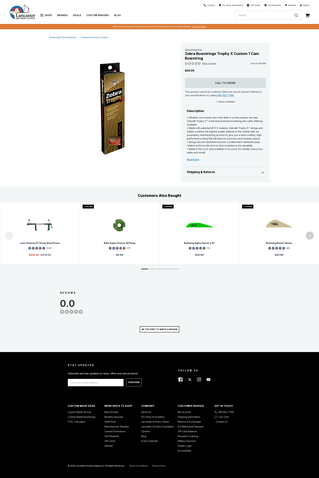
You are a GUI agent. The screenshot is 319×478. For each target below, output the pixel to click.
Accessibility (184, 450)
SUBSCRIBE (134, 382)
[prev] (9, 236)
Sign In (306, 5)
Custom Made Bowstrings (82, 416)
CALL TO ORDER (225, 83)
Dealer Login (185, 445)
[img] (186, 63)
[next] (310, 236)
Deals (77, 15)
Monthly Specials (114, 416)
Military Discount (187, 441)
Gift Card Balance (187, 431)
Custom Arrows (97, 15)
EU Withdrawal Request (190, 426)
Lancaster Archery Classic (155, 421)
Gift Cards (110, 441)
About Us (146, 412)
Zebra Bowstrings (193, 49)
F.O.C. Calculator (76, 421)
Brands (62, 15)
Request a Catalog (188, 436)
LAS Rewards (112, 436)
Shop (48, 15)
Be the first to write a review (159, 329)
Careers (145, 431)
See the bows (199, 26)
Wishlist (292, 5)
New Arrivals (111, 412)
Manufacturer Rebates (117, 426)
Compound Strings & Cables (94, 37)
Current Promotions (115, 431)
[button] (1, 235)
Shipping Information (189, 416)
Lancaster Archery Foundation (157, 426)
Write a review (209, 63)
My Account (184, 412)
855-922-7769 (225, 95)
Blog (117, 15)
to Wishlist (227, 101)
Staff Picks (110, 421)
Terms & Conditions (138, 466)
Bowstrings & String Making (62, 37)
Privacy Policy (159, 466)
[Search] (298, 15)
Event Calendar (149, 441)
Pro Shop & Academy (153, 416)
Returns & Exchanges (189, 421)
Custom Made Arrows (79, 412)
